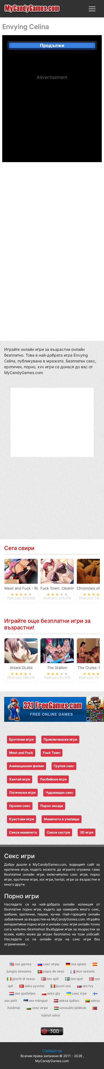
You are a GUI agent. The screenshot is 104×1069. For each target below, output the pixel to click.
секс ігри (79, 993)
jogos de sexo (53, 971)
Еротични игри (21, 739)
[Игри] (32, 8)
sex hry (87, 986)
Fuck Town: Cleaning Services (66, 588)
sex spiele (78, 964)
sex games (23, 964)
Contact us (52, 1050)
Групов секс (64, 766)
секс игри (40, 1008)
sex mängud (38, 1000)
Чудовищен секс (59, 792)
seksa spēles (69, 1000)
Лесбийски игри (53, 779)
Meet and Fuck (21, 753)
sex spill (53, 979)
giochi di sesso (23, 979)
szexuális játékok (73, 1008)
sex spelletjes (25, 993)
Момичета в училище (61, 819)
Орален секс (19, 806)
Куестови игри (21, 819)
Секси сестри (58, 832)
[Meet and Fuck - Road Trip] (21, 571)
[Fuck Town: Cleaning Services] (57, 571)
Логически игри (22, 792)
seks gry (53, 993)
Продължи (52, 45)
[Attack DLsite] (21, 650)
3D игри (86, 832)
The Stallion (57, 667)
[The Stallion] (57, 650)
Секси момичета (23, 832)
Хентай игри (19, 779)
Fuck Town (51, 753)
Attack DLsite (21, 667)
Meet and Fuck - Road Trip (27, 588)
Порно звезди (51, 806)
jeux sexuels (85, 971)
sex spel (77, 979)
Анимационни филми (26, 766)
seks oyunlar (34, 986)
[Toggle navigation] (92, 9)
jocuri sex (63, 986)
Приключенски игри (60, 739)
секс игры (51, 964)
